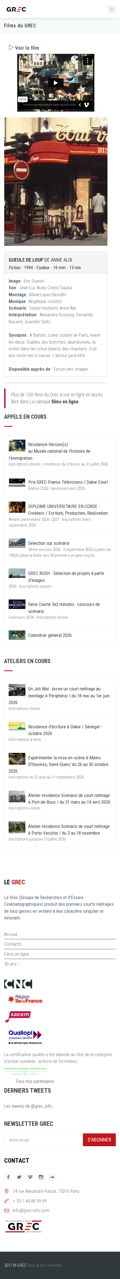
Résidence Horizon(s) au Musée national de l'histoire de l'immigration (49, 451)
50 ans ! (11, 964)
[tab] (55, 48)
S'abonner (99, 1140)
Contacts (12, 944)
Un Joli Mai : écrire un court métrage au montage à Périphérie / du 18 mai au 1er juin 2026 (59, 695)
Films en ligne (16, 954)
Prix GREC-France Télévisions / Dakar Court (68, 482)
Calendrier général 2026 (50, 635)
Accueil (10, 934)
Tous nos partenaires (34, 1081)
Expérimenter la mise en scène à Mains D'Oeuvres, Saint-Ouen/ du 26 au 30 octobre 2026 (58, 764)
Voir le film (26, 48)
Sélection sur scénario (48, 543)
